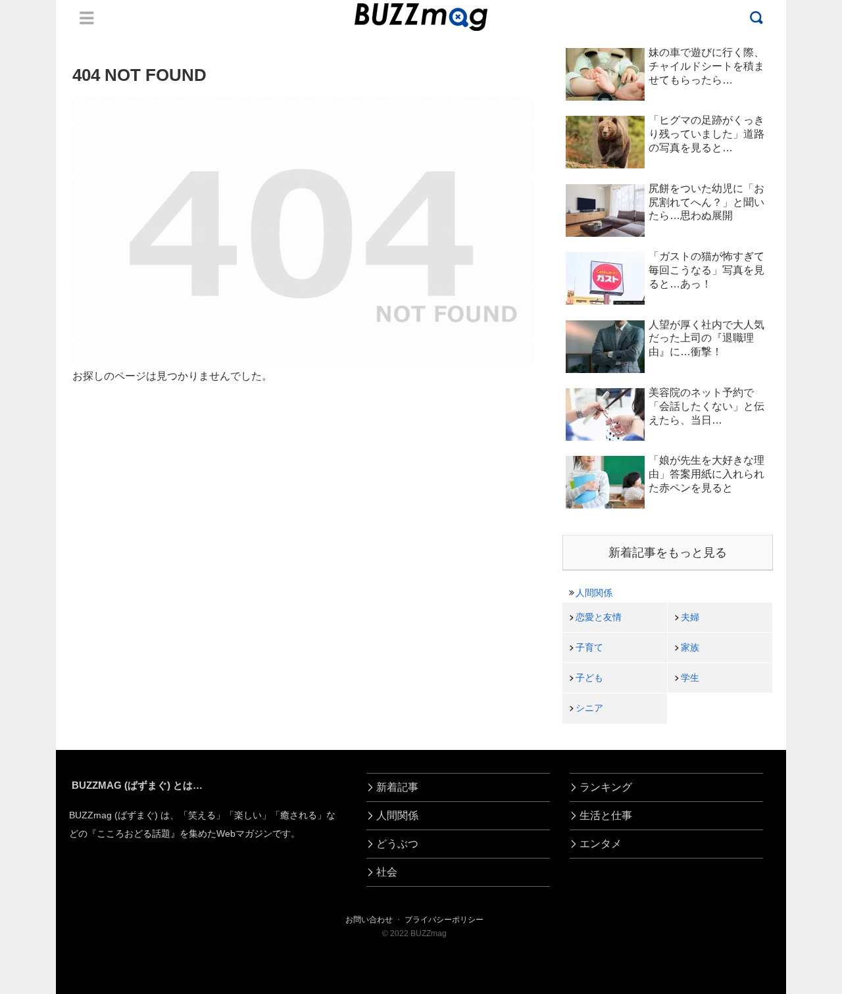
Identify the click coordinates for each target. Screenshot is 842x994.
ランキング (606, 787)
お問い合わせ (369, 919)
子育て (589, 647)
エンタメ (601, 843)
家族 (690, 647)
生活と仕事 (606, 815)
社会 (386, 872)
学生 (690, 677)
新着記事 (397, 787)
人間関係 (594, 592)
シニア (589, 708)
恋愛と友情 (599, 617)
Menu (86, 17)
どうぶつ (397, 843)
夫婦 (690, 617)
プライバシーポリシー (444, 919)
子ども (589, 677)
